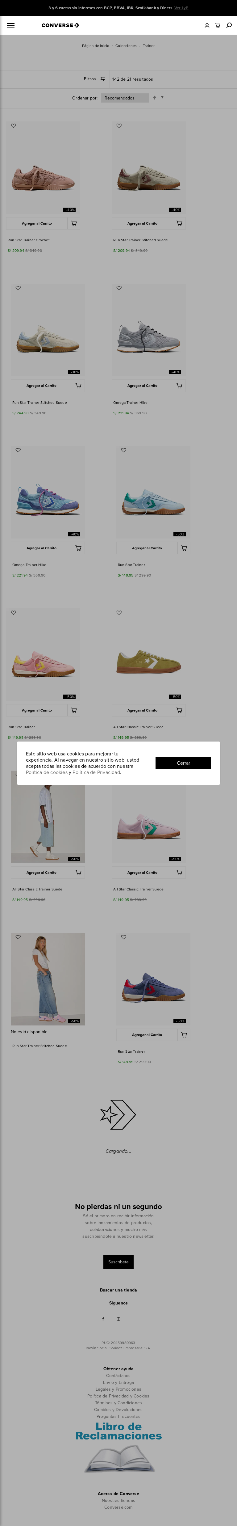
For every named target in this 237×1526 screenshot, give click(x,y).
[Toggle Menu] (11, 25)
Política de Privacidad (96, 772)
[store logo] (60, 24)
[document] (118, 763)
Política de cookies (47, 772)
